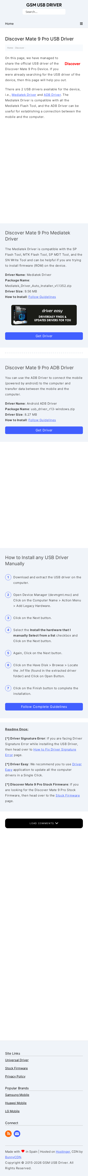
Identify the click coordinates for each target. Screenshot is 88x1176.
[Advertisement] (44, 170)
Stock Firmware (68, 795)
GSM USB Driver (44, 5)
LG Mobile (12, 1111)
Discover (19, 48)
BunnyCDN (13, 1157)
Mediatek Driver (24, 95)
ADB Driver (52, 95)
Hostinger (63, 1152)
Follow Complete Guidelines (44, 707)
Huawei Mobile (16, 1103)
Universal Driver (17, 1060)
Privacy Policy (15, 1076)
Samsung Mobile (17, 1095)
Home (10, 48)
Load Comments (42, 823)
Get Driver (44, 336)
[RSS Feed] (8, 1136)
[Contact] (17, 1136)
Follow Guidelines (42, 297)
